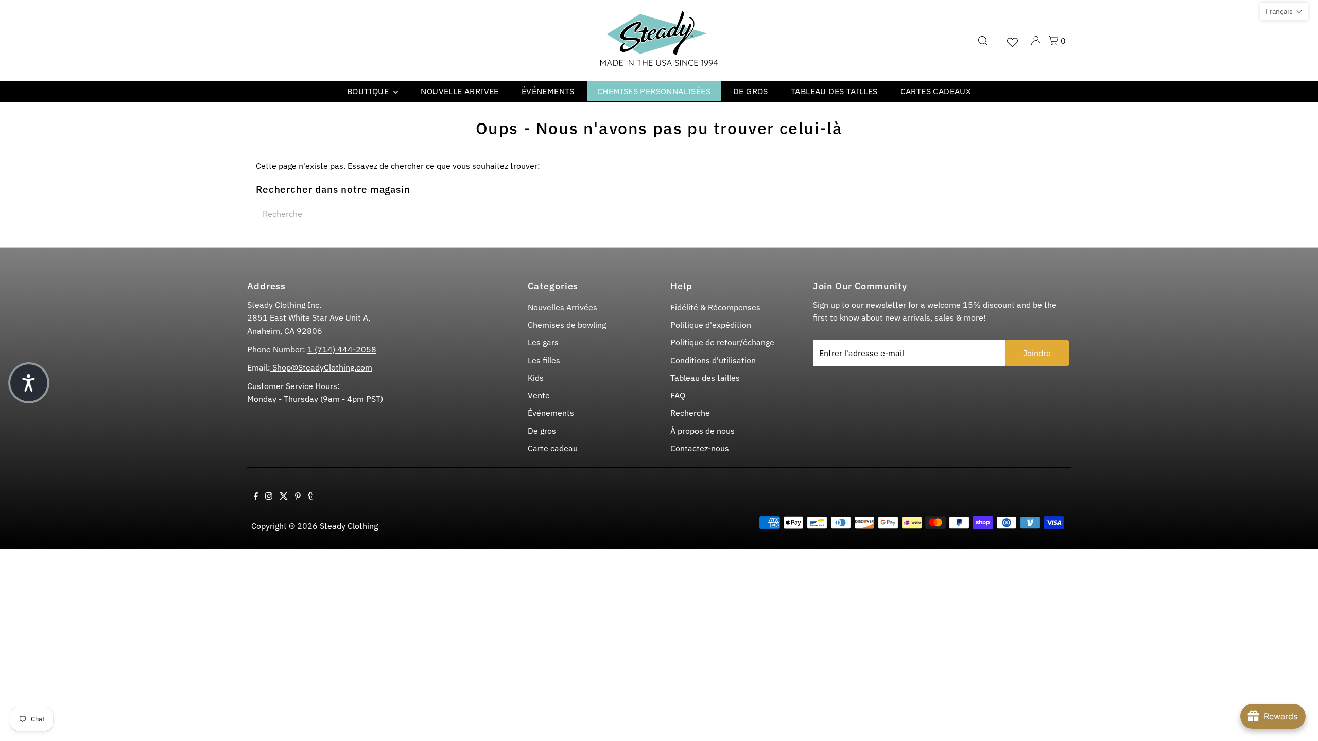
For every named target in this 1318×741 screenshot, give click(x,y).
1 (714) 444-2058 (341, 349)
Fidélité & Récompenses (715, 307)
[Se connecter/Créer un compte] (1035, 40)
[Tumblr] (310, 496)
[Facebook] (256, 496)
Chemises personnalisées (653, 91)
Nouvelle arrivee (459, 91)
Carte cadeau (553, 448)
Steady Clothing (349, 526)
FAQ (677, 395)
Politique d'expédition (710, 325)
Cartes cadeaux (936, 91)
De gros (750, 91)
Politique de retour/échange (722, 342)
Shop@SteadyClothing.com (321, 367)
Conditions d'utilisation (713, 360)
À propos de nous (702, 431)
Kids (536, 378)
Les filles (544, 360)
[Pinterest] (297, 496)
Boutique (369, 91)
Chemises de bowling (567, 325)
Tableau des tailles (834, 91)
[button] (1284, 11)
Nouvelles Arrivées (562, 307)
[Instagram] (269, 496)
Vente (539, 395)
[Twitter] (283, 496)
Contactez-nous (699, 448)
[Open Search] (982, 40)
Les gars (543, 342)
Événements (548, 91)
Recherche (690, 413)
